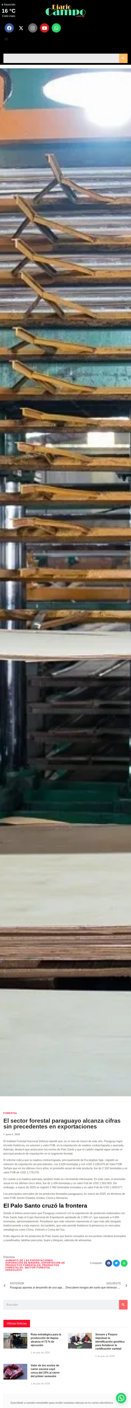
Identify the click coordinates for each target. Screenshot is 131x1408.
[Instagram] (32, 28)
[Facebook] (9, 28)
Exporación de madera (22, 1262)
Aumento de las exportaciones (29, 1260)
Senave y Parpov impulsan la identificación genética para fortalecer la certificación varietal (110, 1341)
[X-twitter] (21, 28)
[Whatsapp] (56, 28)
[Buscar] (123, 58)
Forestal (10, 1113)
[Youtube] (44, 28)
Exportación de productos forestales (35, 1264)
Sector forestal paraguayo (28, 1268)
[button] (6, 39)
